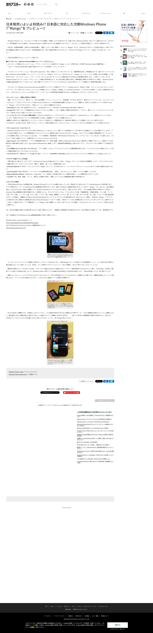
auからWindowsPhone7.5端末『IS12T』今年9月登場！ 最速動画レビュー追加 (95, 462)
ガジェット (66, 606)
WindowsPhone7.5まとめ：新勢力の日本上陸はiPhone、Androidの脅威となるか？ (95, 452)
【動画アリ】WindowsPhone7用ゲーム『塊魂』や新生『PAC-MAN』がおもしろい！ (95, 439)
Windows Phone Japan (16, 372)
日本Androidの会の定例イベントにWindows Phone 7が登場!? (92, 428)
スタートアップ (48, 13)
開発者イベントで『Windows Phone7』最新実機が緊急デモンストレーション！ (95, 448)
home (10, 18)
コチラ (110, 202)
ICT (67, 13)
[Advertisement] (114, 5)
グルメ (28, 13)
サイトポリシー (48, 616)
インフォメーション (105, 13)
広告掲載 (87, 616)
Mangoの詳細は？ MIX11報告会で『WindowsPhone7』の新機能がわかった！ (95, 416)
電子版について (105, 616)
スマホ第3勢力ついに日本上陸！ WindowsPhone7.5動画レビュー (93, 458)
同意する (117, 625)
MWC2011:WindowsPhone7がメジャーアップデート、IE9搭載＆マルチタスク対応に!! (95, 425)
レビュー (143, 13)
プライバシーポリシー (60, 616)
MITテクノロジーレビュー (81, 609)
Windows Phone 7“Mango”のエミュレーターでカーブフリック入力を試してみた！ (95, 431)
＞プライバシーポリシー (117, 629)
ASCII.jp (69, 609)
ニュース (59, 606)
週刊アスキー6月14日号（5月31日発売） (87, 442)
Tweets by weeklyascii (66, 507)
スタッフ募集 (95, 616)
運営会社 (70, 616)
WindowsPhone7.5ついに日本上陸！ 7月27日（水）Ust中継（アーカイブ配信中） (95, 455)
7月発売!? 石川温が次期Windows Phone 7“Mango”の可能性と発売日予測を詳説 (95, 435)
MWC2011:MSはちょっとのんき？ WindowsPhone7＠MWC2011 (93, 421)
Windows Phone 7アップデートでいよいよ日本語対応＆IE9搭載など (94, 419)
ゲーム (9, 13)
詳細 (32, 627)
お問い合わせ (78, 616)
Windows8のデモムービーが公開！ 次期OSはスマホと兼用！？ (93, 444)
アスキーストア (86, 13)
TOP (124, 13)
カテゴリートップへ (105, 400)
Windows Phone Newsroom (18, 374)
